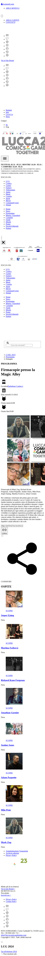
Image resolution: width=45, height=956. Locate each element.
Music (8, 194)
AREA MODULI (12, 8)
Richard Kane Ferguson (13, 680)
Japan (8, 198)
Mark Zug (6, 842)
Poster (8, 224)
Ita (7, 125)
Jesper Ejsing (7, 615)
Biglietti (9, 110)
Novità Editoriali (12, 226)
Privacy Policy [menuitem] (11, 899)
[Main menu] (5, 159)
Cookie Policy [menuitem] (11, 901)
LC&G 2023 (10, 355)
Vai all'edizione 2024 (9, 952)
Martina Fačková (9, 648)
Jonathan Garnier (10, 712)
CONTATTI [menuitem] (10, 22)
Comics (9, 183)
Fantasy (9, 188)
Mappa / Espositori (13, 215)
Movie (8, 201)
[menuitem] (7, 36)
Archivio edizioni (12, 853)
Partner (8, 228)
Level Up (9, 114)
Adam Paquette (8, 777)
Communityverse (12, 203)
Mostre (8, 222)
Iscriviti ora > (6, 895)
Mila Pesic (6, 810)
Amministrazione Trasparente (17, 851)
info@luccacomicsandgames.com (13, 935)
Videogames (10, 190)
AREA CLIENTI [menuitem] (12, 20)
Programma (10, 213)
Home (8, 209)
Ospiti (8, 220)
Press (8, 117)
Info (7, 112)
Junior (8, 192)
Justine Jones (7, 745)
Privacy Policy (11, 855)
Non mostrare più (10, 954)
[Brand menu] (2, 16)
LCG (8, 181)
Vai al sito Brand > (8, 889)
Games (8, 186)
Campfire (9, 218)
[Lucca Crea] (6, 14)
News (8, 211)
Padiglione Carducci (15, 386)
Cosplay (9, 196)
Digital (8, 205)
